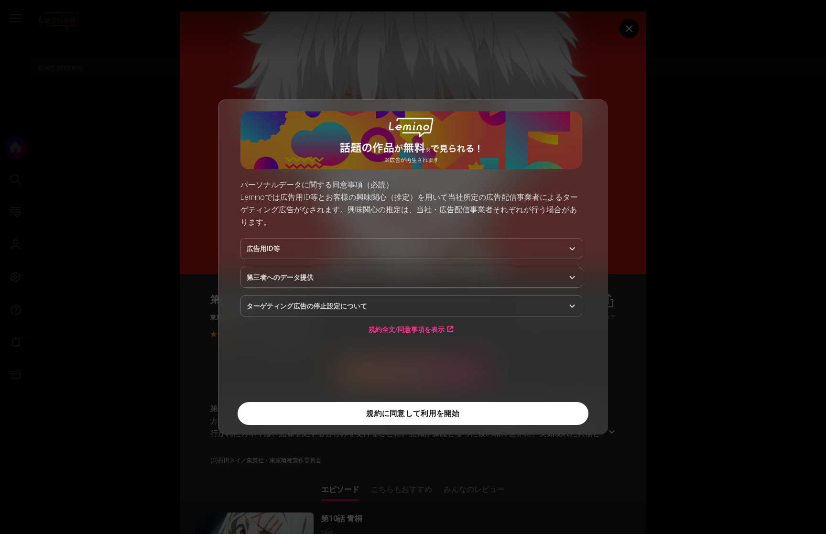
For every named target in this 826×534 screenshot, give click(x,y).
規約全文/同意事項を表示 (407, 329)
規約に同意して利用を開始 (412, 413)
